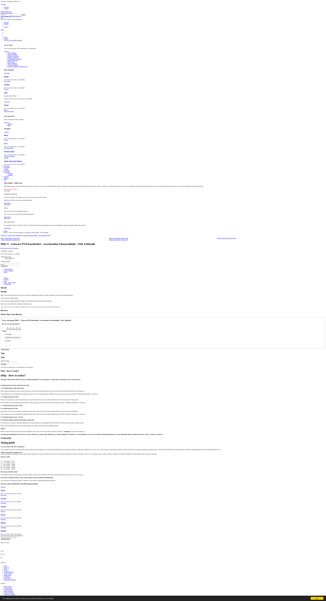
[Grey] (6, 140)
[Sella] (6, 89)
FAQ (5, 569)
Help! (5, 566)
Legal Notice (7, 578)
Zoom (48, 235)
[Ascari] (3, 487)
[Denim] (6, 73)
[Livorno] (3, 495)
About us (6, 567)
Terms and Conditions (10, 580)
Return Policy (7, 575)
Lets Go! (6, 51)
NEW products (8, 586)
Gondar (3, 506)
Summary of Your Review (12, 337)
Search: (3, 14)
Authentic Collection (9, 594)
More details (7, 203)
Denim (6, 76)
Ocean (6, 105)
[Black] (6, 132)
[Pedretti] (3, 527)
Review (7, 341)
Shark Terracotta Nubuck (13, 161)
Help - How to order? (10, 282)
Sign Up (6, 27)
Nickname (8, 334)
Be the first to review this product (10, 248)
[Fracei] (3, 511)
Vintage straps (8, 588)
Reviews (6, 279)
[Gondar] (3, 503)
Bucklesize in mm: (6, 257)
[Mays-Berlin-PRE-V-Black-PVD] (10, 238)
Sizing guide (7, 284)
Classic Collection (9, 592)
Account (6, 22)
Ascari (3, 490)
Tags (5, 281)
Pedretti (3, 531)
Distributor (7, 576)
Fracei (3, 515)
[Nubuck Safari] (9, 148)
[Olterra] (3, 519)
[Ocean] (6, 101)
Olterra (3, 523)
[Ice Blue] (7, 81)
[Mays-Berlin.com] (6, 11)
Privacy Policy (8, 573)
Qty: (2, 264)
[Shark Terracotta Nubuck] (9, 158)
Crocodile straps (8, 589)
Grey (6, 143)
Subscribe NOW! (5, 539)
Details (6, 278)
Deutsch (6, 7)
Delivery (6, 570)
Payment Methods (9, 572)
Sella (5, 93)
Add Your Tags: (5, 361)
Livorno (3, 498)
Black (6, 135)
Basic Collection (8, 591)
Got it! (317, 598)
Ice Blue (7, 84)
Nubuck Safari (9, 151)
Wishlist (6, 24)
